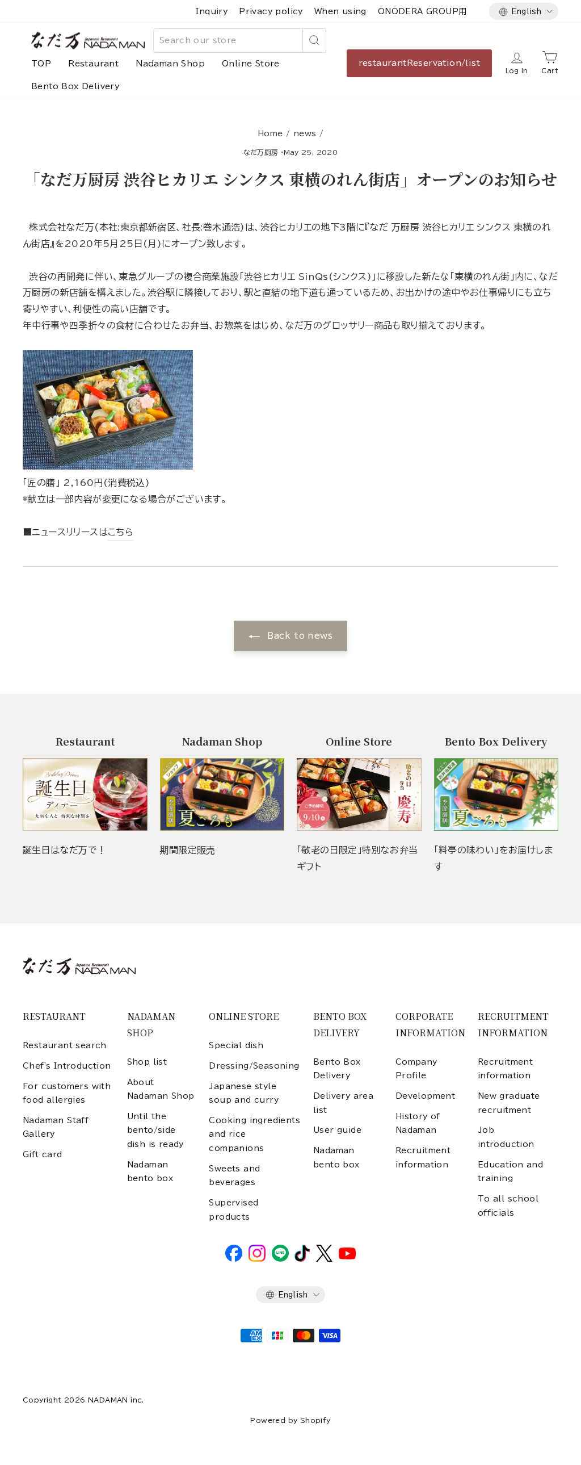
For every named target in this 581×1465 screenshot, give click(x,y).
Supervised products (233, 1209)
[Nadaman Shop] (222, 794)
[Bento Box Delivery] (496, 794)
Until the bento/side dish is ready (155, 1130)
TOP (41, 64)
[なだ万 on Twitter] (324, 1259)
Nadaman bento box (150, 1171)
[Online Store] (359, 794)
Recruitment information (423, 1157)
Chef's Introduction (67, 1066)
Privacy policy (271, 11)
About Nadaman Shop (161, 1089)
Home (270, 133)
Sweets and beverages (234, 1175)
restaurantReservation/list (419, 63)
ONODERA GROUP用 (422, 11)
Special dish (236, 1045)
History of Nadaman (417, 1123)
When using (340, 11)
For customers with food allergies (67, 1093)
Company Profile (416, 1068)
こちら (120, 532)
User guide (337, 1130)
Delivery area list (343, 1103)
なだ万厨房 (261, 152)
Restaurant (93, 64)
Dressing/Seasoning (254, 1066)
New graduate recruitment (509, 1103)
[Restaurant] (85, 794)
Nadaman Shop (170, 64)
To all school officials (508, 1205)
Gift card (42, 1154)
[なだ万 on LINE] (280, 1259)
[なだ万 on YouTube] (347, 1257)
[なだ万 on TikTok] (302, 1259)
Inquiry (212, 11)
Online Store (251, 64)
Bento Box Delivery (75, 86)
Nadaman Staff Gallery (56, 1127)
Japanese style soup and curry (244, 1093)
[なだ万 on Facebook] (233, 1259)
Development (425, 1096)
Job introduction (506, 1137)
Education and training (510, 1171)
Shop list (147, 1062)
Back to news (298, 635)
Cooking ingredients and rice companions (254, 1134)
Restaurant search (65, 1045)
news (305, 133)
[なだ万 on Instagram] (257, 1259)
